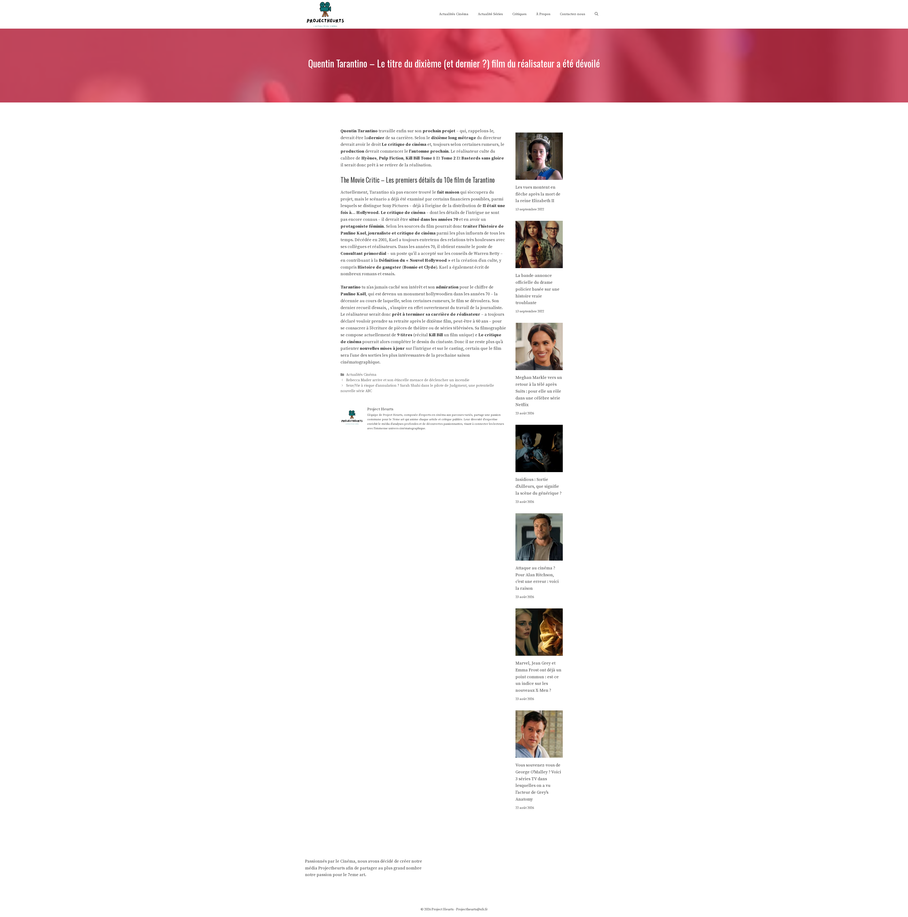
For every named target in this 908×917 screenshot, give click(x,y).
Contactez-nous (572, 14)
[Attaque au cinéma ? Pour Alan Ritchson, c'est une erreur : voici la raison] (539, 557)
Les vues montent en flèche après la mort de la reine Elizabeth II (537, 194)
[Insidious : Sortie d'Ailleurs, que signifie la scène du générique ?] (539, 468)
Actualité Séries (490, 14)
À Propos (543, 14)
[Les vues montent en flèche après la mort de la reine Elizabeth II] (539, 176)
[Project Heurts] (325, 14)
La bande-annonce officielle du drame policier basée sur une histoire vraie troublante (537, 289)
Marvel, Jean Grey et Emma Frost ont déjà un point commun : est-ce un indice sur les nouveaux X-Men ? (538, 676)
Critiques (519, 14)
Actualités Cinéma (453, 14)
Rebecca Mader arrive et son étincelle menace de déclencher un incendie (407, 380)
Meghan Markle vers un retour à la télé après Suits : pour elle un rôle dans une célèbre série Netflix (538, 391)
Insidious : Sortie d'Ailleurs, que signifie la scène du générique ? (538, 486)
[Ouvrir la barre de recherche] (596, 14)
